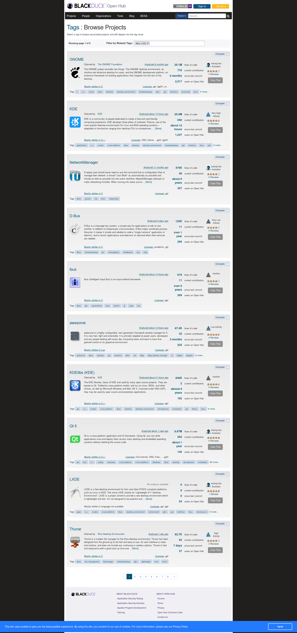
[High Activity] (208, 534)
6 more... (204, 91)
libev (128, 355)
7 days (177, 545)
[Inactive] (208, 275)
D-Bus (75, 215)
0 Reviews (213, 177)
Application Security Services (130, 603)
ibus (73, 269)
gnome (88, 198)
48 (180, 173)
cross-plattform (142, 462)
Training (121, 612)
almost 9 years (176, 390)
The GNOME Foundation (110, 64)
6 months (176, 76)
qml (209, 145)
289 (179, 295)
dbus (100, 91)
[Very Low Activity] (208, 221)
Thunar (75, 528)
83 (180, 540)
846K (178, 378)
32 (180, 334)
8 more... (217, 145)
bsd (84, 462)
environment (154, 511)
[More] (158, 128)
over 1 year (178, 234)
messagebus (113, 252)
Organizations (103, 16)
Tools (120, 16)
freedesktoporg (145, 91)
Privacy (160, 607)
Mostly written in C (93, 86)
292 (179, 437)
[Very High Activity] (208, 114)
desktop (109, 91)
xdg (145, 252)
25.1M (178, 65)
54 (180, 501)
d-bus (91, 91)
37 (180, 551)
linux (196, 91)
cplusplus (111, 462)
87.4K (178, 328)
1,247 (178, 135)
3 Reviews (213, 74)
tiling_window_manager (157, 355)
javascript (186, 91)
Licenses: (147, 86)
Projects (71, 16)
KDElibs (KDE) (82, 372)
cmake (100, 145)
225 (179, 345)
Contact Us (162, 616)
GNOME (77, 59)
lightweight (146, 561)
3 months (176, 339)
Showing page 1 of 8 (79, 43)
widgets (189, 355)
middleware (128, 252)
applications (81, 145)
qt (124, 305)
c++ (83, 91)
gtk (86, 305)
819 (179, 275)
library (194, 408)
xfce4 (164, 561)
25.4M (178, 114)
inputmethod (97, 305)
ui (172, 355)
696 (179, 120)
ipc (103, 252)
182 (179, 398)
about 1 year (177, 444)
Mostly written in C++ (95, 140)
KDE (74, 108)
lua (135, 355)
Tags (73, 26)
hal (96, 198)
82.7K (178, 534)
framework (177, 408)
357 (179, 188)
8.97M (178, 431)
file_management (92, 561)
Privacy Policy (180, 626)
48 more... (215, 462)
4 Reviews (213, 123)
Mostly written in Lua (94, 349)
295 (179, 242)
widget (179, 355)
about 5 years (177, 181)
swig (131, 305)
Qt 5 (73, 425)
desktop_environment (126, 91)
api (78, 408)
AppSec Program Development (131, 607)
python (116, 305)
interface (174, 91)
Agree (280, 626)
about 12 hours (176, 127)
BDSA (143, 16)
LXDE (75, 479)
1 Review (213, 494)
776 (179, 70)
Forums (160, 598)
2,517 (178, 81)
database (156, 462)
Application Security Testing (130, 598)
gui (165, 91)
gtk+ (158, 91)
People (86, 16)
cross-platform (114, 145)
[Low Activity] (208, 328)
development (163, 408)
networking (113, 198)
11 (180, 227)
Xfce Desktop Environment (111, 533)
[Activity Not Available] (208, 65)
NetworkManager (84, 162)
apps (79, 511)
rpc (138, 252)
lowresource (202, 511)
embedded (202, 462)
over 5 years (178, 287)
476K (178, 168)
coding (100, 462)
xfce (156, 561)
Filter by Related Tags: (119, 43)
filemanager (108, 561)
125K (178, 221)
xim (138, 305)
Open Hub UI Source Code (170, 612)
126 (179, 452)
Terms (160, 603)
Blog (131, 16)
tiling (142, 355)
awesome (78, 322)
